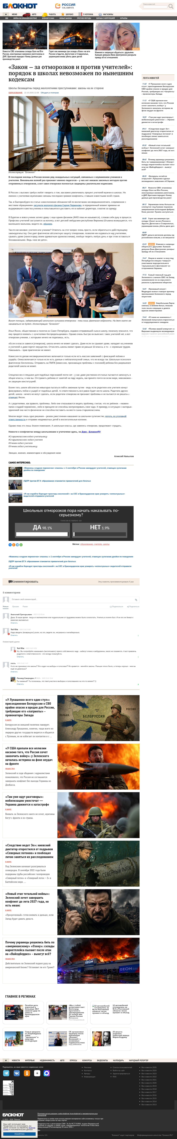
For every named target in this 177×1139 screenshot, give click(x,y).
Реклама (87, 1067)
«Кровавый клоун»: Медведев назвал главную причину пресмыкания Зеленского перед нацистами (158, 293)
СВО (6, 18)
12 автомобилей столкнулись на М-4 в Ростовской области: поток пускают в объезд (121, 1008)
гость (38, 678)
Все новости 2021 (149, 1080)
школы (106, 544)
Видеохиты (102, 1060)
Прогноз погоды (84, 18)
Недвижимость (47, 1060)
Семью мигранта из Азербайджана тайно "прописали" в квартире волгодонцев (33, 1036)
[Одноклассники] (13, 544)
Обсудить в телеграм (50, 93)
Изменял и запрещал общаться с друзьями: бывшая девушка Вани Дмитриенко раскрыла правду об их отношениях (159, 248)
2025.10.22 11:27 (22, 663)
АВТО (34, 14)
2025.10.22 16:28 (25, 629)
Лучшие (15, 606)
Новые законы (65, 18)
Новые (5, 606)
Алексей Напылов (124, 456)
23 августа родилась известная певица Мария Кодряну (121, 1034)
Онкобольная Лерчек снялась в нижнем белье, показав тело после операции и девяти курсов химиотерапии (158, 307)
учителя (98, 544)
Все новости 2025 (149, 1067)
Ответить (14, 623)
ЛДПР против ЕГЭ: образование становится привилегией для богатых (57, 481)
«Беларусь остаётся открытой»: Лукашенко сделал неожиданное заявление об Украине (158, 178)
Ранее (25, 606)
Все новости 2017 (149, 1092)
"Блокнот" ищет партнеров (123, 1135)
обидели (47, 224)
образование (86, 544)
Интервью (30, 1060)
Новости (16, 1060)
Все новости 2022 (149, 1077)
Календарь (118, 1060)
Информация (89, 1077)
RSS (114, 1077)
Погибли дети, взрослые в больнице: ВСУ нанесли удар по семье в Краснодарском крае (32, 1010)
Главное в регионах (20, 996)
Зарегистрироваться (121, 1074)
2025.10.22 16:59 (31, 648)
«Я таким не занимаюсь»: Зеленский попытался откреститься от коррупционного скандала (158, 319)
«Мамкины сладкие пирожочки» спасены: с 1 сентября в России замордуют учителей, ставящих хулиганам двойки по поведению (71, 556)
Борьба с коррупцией (105, 18)
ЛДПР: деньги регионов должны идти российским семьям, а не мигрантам (159, 236)
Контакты (88, 1070)
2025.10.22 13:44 (47, 678)
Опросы (73, 1060)
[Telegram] (17, 544)
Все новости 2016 (149, 1095)
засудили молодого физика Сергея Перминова (57, 205)
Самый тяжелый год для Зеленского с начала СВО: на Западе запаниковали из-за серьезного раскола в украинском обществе (158, 278)
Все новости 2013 (149, 1105)
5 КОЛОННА (88, 14)
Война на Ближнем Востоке (25, 18)
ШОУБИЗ (69, 14)
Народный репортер (138, 1060)
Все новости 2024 (149, 1070)
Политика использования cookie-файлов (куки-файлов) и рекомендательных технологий (67, 1114)
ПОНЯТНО (19, 1134)
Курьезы (123, 18)
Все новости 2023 (149, 1074)
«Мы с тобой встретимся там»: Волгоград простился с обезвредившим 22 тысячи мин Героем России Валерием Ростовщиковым (77, 1012)
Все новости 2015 (149, 1098)
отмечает (13, 397)
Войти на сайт (119, 1070)
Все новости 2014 (149, 1101)
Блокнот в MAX (48, 18)
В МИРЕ (8, 720)
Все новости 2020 (149, 1083)
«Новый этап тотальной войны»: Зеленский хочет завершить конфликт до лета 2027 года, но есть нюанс (159, 149)
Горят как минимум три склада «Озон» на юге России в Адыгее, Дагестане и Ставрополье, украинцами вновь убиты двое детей (159, 222)
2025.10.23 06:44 (39, 614)
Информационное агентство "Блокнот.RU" (155, 1135)
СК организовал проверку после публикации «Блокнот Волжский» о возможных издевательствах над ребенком (77, 1038)
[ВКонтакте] (10, 544)
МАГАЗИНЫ (108, 14)
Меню (14, 14)
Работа (52, 14)
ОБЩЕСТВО (10, 769)
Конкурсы (87, 1060)
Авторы (87, 1074)
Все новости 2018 (149, 1089)
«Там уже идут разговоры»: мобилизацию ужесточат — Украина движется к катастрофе (158, 119)
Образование (15, 93)
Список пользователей (122, 1067)
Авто (62, 1060)
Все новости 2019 (149, 1086)
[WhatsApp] (21, 544)
